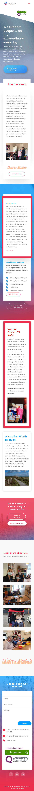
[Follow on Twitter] (17, 772)
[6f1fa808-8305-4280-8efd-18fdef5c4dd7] (17, 602)
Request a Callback (16, 514)
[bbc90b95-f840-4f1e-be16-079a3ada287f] (17, 647)
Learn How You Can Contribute (16, 303)
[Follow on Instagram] (23, 772)
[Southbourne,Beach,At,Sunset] (17, 484)
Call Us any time (17, 521)
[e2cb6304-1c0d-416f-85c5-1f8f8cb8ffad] (17, 579)
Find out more (17, 170)
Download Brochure (13, 69)
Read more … (10, 247)
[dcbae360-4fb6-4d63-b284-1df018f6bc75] (17, 155)
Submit (24, 721)
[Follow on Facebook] (11, 772)
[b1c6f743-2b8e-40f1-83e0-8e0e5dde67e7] (17, 625)
